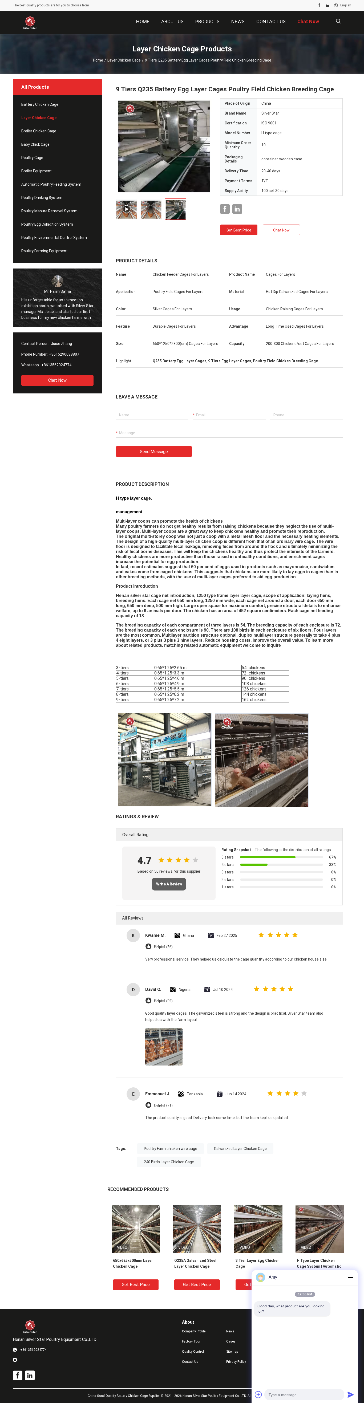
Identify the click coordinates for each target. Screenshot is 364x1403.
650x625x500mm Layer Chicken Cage (133, 1263)
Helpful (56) (163, 947)
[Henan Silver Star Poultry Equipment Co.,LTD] (30, 22)
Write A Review (169, 884)
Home (98, 60)
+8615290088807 (64, 354)
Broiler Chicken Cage (38, 131)
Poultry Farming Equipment (44, 251)
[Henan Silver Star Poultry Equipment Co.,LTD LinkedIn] (327, 5)
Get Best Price (239, 230)
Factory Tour (191, 1341)
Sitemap (232, 1351)
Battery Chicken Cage (39, 104)
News (230, 1331)
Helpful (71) (163, 1105)
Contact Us (190, 1362)
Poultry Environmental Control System (54, 237)
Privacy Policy (236, 1362)
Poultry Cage (32, 158)
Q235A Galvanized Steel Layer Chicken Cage (195, 1263)
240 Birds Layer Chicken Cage (169, 1162)
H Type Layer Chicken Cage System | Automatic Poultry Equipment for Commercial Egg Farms (319, 1266)
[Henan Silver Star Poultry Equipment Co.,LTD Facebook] (319, 5)
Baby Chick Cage (35, 144)
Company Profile (193, 1331)
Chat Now (57, 380)
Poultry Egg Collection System (47, 224)
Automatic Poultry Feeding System (51, 184)
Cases (231, 1341)
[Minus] (350, 1277)
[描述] (338, 21)
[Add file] (258, 1394)
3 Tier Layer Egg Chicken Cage (258, 1263)
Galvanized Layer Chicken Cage (240, 1148)
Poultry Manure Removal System (49, 211)
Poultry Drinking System (41, 198)
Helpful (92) (163, 1001)
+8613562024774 (56, 365)
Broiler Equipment (36, 171)
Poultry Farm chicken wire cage (170, 1148)
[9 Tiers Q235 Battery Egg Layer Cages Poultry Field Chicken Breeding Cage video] (164, 146)
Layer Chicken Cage (124, 60)
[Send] (350, 1394)
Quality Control (193, 1351)
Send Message (154, 451)
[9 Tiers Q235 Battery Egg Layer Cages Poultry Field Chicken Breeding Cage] (136, 1229)
